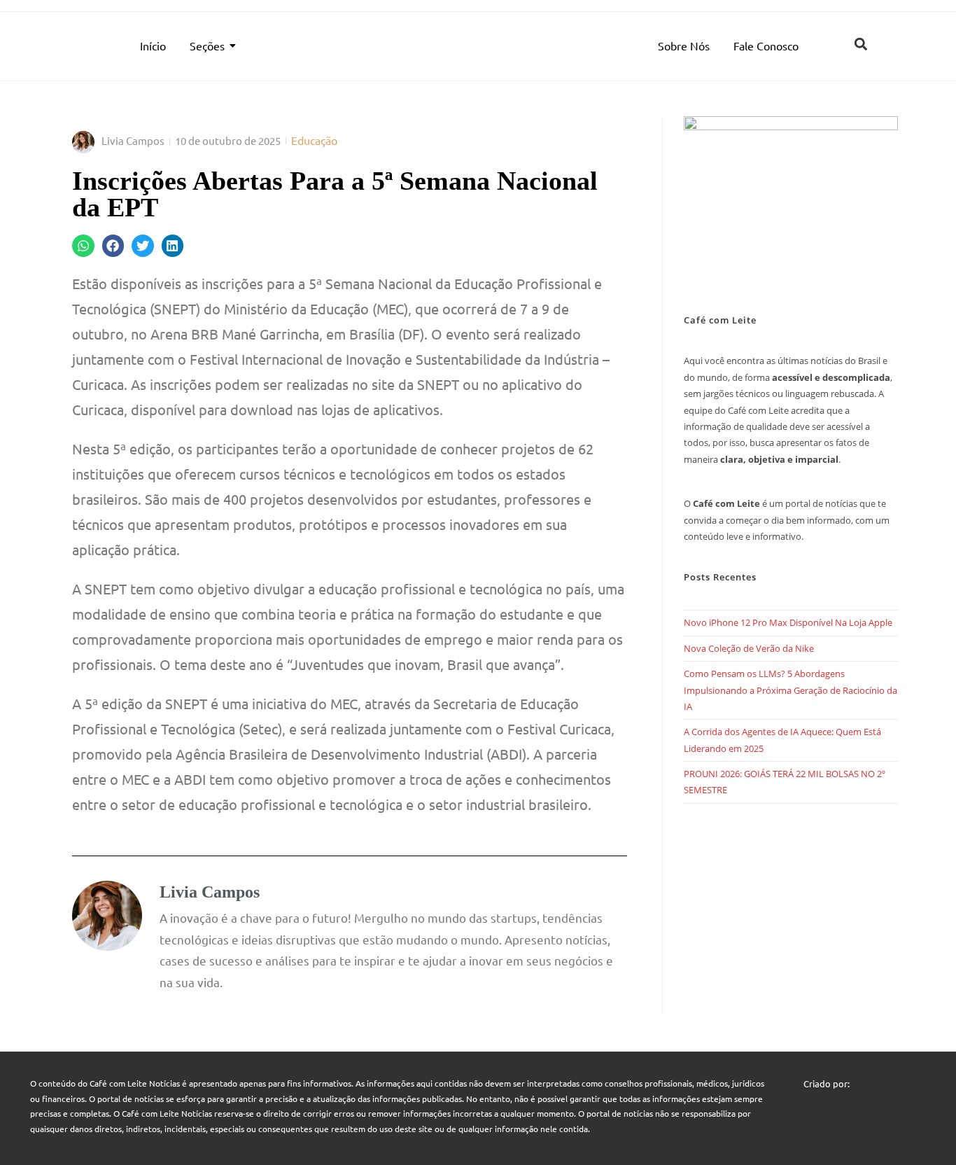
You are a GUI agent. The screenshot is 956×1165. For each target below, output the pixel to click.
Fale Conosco (766, 46)
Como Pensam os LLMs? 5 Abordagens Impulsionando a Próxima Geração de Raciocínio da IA (790, 690)
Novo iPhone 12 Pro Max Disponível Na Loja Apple (788, 622)
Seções (207, 46)
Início (153, 46)
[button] (860, 43)
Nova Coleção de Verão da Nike (749, 648)
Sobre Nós (684, 46)
